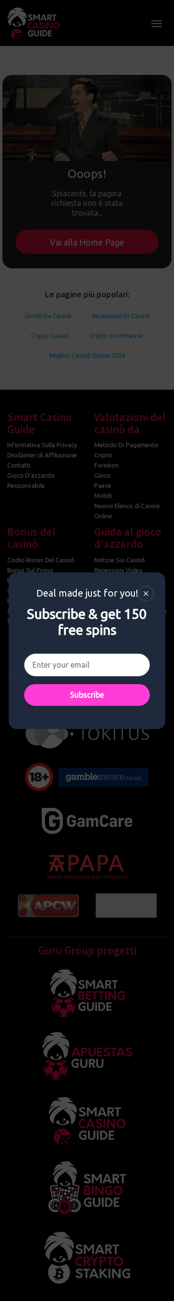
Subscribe (87, 694)
